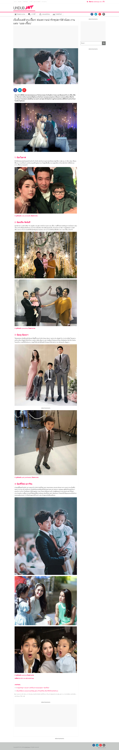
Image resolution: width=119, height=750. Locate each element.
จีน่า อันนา (24, 694)
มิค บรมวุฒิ (56, 694)
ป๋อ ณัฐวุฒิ (51, 694)
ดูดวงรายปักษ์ (37, 1)
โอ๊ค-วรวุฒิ (22, 696)
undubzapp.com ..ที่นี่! (97, 1)
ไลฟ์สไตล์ (25, 1)
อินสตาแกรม (21, 14)
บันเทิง (19, 1)
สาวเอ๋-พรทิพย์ (67, 694)
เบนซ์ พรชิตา (73, 694)
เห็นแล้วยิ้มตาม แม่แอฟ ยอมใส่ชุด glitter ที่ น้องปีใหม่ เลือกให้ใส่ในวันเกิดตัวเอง (37, 691)
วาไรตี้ (30, 1)
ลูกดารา (61, 694)
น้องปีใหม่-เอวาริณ (45, 694)
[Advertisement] (45, 37)
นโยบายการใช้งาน (102, 747)
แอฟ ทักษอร (17, 696)
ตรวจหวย (44, 1)
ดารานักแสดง (30, 694)
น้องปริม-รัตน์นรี (36, 694)
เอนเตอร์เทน (46, 14)
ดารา (15, 1)
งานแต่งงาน (18, 694)
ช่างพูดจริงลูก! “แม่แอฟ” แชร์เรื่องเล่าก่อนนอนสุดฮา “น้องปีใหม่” (32, 687)
